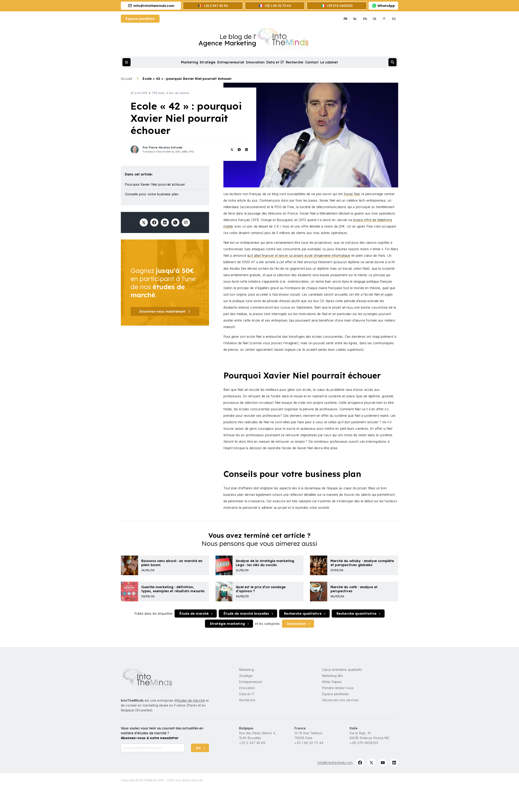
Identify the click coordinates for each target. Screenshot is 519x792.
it (384, 18)
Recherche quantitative (357, 613)
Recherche (294, 62)
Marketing (189, 62)
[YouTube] (383, 763)
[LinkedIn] (394, 763)
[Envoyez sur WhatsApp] (175, 222)
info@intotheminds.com (335, 763)
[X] (371, 763)
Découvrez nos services (340, 700)
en (365, 18)
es (394, 18)
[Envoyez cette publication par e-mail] (186, 222)
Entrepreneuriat (230, 62)
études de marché (191, 700)
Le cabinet (329, 62)
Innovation (255, 62)
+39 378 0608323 (364, 743)
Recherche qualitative (302, 613)
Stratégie (208, 62)
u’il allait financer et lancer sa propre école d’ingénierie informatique (299, 255)
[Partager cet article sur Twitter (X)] (144, 222)
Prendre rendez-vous (338, 688)
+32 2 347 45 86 (252, 743)
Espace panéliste (140, 19)
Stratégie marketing (227, 624)
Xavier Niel (352, 194)
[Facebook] (360, 763)
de (374, 18)
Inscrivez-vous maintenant (162, 311)
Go (198, 748)
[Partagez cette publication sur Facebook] (154, 222)
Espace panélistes (335, 694)
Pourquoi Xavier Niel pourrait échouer (155, 184)
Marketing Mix (332, 676)
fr (345, 18)
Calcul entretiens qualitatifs (342, 670)
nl (355, 18)
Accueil (127, 79)
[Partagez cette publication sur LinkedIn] (165, 222)
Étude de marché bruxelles (246, 613)
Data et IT (275, 62)
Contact (312, 62)
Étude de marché (194, 613)
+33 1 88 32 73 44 (308, 743)
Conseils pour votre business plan (151, 194)
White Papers (332, 682)
